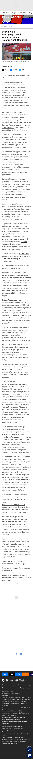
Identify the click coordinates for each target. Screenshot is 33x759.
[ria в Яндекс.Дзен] (12, 674)
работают (21, 179)
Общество (13, 685)
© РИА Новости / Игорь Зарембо (10, 61)
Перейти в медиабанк (24, 61)
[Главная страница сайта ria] (11, 17)
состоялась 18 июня (19, 147)
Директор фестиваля (10, 568)
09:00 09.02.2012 (7, 26)
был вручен (6, 487)
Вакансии (5, 695)
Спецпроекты (6, 688)
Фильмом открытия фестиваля (13, 504)
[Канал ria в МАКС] (5, 674)
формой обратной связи (9, 743)
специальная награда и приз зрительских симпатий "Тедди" (16, 256)
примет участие (15, 529)
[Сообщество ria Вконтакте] (18, 674)
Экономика (21, 685)
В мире (28, 685)
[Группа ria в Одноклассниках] (25, 674)
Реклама (15, 688)
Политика (5, 685)
